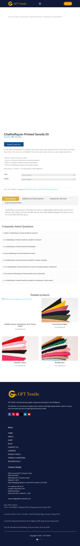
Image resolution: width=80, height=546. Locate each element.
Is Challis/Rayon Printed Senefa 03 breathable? (20, 246)
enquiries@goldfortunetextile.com (19, 499)
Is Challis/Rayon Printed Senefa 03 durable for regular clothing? (25, 260)
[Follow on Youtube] (29, 414)
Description (10, 198)
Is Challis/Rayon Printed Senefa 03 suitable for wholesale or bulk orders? (28, 280)
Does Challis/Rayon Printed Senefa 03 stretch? (19, 253)
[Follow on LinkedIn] (25, 414)
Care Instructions (13, 202)
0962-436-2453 (13, 493)
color (5, 174)
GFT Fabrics (16, 17)
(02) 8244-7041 (20, 489)
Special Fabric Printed (36, 17)
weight (6, 179)
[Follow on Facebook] (9, 414)
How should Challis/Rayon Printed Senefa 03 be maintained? (24, 274)
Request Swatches (13, 144)
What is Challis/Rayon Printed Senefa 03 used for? (21, 233)
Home (10, 17)
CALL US (68, 4)
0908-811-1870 (13, 480)
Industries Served (58, 198)
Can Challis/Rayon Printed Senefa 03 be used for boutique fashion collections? (30, 267)
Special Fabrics (24, 17)
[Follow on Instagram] (17, 414)
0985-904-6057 (13, 475)
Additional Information (33, 198)
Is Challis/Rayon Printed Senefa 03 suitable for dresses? (23, 240)
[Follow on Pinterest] (13, 414)
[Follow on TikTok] (21, 414)
